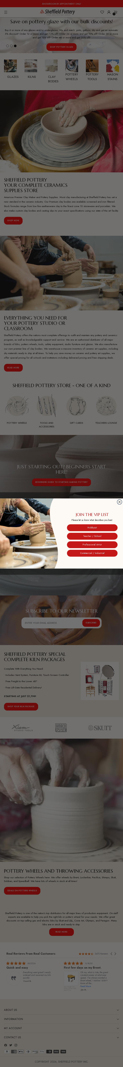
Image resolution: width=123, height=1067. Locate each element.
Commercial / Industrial (92, 553)
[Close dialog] (119, 501)
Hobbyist (92, 527)
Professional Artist (92, 544)
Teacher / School (92, 536)
